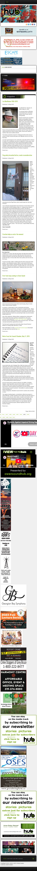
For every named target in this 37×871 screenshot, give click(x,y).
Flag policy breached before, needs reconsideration (17, 155)
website (16, 327)
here (19, 329)
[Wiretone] (18, 31)
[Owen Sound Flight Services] (13, 756)
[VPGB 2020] (18, 847)
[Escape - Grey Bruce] (11, 53)
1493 (28, 414)
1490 (17, 414)
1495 (3, 417)
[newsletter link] (18, 729)
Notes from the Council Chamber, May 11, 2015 (16, 336)
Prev (3, 414)
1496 (7, 417)
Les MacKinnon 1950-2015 (10, 101)
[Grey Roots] (13, 617)
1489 (14, 414)
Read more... (13, 83)
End (14, 417)
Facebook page (23, 327)
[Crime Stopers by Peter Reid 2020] (13, 658)
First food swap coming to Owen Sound (13, 275)
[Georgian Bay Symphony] (13, 595)
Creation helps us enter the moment (12, 234)
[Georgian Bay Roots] (6, 557)
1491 (21, 414)
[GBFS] (6, 504)
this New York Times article (20, 319)
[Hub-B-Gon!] (18, 43)
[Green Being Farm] (13, 779)
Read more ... (5, 150)
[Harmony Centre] (13, 680)
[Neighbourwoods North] (13, 703)
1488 (10, 414)
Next (10, 417)
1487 (7, 414)
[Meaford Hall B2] (11, 61)
